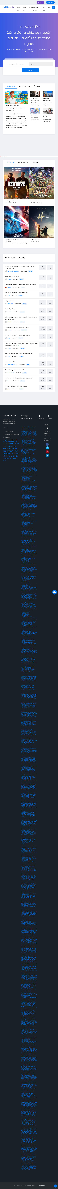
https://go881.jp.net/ (24, 526)
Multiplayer (24, 91)
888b (22, 872)
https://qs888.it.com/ (25, 910)
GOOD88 (32, 994)
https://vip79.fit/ (31, 454)
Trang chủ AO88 (30, 1003)
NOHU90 (35, 652)
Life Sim (8, 108)
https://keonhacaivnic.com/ (26, 676)
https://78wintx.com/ (25, 575)
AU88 (34, 759)
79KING (30, 511)
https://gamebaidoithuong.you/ (26, 541)
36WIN (34, 805)
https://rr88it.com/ (24, 508)
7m (32, 521)
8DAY (27, 1022)
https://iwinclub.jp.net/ (25, 581)
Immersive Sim (34, 122)
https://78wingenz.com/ (25, 630)
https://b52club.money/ (25, 516)
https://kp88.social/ (24, 680)
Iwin (30, 499)
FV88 (30, 740)
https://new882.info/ (25, 833)
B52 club (35, 470)
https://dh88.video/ (30, 672)
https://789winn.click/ (25, 920)
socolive (33, 435)
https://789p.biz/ (32, 856)
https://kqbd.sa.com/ (25, 1040)
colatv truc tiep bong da (28, 443)
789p (35, 876)
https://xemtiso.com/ (31, 885)
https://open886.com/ (33, 486)
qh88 (31, 674)
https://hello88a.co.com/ (25, 704)
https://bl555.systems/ (25, 625)
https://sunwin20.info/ (32, 865)
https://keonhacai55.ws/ (25, 829)
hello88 (32, 871)
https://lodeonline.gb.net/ (25, 527)
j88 (32, 733)
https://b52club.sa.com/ (25, 477)
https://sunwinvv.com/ (27, 721)
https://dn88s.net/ (32, 777)
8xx (34, 458)
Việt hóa (25, 93)
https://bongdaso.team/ (25, 589)
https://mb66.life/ (24, 442)
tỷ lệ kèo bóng (34, 1021)
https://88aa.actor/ (24, 515)
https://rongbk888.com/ (32, 459)
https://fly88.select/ (24, 552)
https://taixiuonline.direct (25, 795)
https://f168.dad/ (32, 640)
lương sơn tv (30, 708)
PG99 (25, 484)
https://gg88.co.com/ (25, 496)
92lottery (25, 1017)
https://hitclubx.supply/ (25, 649)
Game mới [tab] (12, 86)
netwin (22, 1005)
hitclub (24, 435)
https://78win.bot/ (24, 521)
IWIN (32, 433)
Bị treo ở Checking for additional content (17, 335)
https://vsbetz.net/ (27, 851)
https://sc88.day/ (30, 609)
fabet (34, 595)
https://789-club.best (25, 759)
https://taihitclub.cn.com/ (25, 545)
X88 (21, 878)
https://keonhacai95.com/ (25, 504)
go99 (31, 643)
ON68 (30, 730)
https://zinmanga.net (29, 426)
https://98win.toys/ (24, 857)
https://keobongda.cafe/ (25, 517)
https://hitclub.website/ (32, 461)
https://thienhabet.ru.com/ (26, 522)
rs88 (22, 824)
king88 (25, 896)
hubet (30, 696)
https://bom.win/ (24, 529)
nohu (14, 440)
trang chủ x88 (23, 761)
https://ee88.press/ (24, 1014)
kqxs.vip (22, 723)
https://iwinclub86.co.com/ (25, 587)
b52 (32, 445)
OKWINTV (28, 838)
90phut (22, 627)
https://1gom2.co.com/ (25, 613)
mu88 (27, 645)
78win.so (34, 554)
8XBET (34, 689)
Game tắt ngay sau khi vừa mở (14, 370)
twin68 (33, 715)
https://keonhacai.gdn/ (25, 479)
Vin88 (29, 741)
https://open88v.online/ (25, 671)
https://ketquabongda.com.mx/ (26, 661)
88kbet (35, 922)
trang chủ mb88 (26, 760)
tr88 (28, 769)
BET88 (34, 790)
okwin (25, 923)
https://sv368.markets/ (25, 874)
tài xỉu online (26, 506)
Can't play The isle (10, 309)
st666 (30, 839)
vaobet (22, 490)
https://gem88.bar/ (24, 454)
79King (22, 535)
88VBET (25, 970)
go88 (12, 450)
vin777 (35, 1020)
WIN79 (28, 1026)
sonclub (28, 995)
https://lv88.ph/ (27, 938)
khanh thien (10, 303)
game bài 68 (30, 1017)
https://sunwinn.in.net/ (25, 692)
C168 (33, 534)
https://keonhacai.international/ (26, 621)
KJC (33, 458)
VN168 (31, 692)
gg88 (30, 859)
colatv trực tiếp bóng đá (32, 442)
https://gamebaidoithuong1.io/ (26, 753)
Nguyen (9, 348)
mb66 (22, 568)
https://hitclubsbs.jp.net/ (25, 494)
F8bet (33, 577)
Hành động (33, 100)
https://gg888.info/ (30, 953)
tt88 (32, 644)
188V (35, 959)
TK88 (25, 771)
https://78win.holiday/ (25, 931)
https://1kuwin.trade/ (32, 799)
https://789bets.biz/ (24, 631)
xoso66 (26, 434)
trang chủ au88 (33, 760)
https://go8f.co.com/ (27, 976)
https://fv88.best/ (24, 975)
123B (24, 703)
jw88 (29, 1011)
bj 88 (33, 721)
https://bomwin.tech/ (25, 463)
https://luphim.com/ (24, 511)
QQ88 (22, 957)
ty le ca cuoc (31, 468)
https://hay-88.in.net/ (27, 707)
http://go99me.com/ (30, 824)
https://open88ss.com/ (25, 1031)
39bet (28, 796)
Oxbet (28, 1024)
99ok (33, 685)
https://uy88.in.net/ (32, 724)
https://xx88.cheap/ (32, 1032)
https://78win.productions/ (26, 906)
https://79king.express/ (25, 452)
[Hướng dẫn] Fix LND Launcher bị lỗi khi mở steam (20, 284)
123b (33, 645)
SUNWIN (34, 651)
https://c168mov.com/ (25, 640)
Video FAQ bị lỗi (10, 362)
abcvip (30, 952)
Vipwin (33, 740)
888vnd (22, 971)
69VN (24, 960)
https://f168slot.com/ (24, 486)
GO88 (4, 460)
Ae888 (33, 744)
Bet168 (32, 498)
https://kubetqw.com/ (33, 792)
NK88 (22, 644)
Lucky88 (33, 903)
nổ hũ (32, 482)
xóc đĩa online (23, 698)
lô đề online (31, 663)
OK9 (35, 538)
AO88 (24, 603)
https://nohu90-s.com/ (25, 898)
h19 (34, 489)
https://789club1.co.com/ (25, 586)
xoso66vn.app (23, 850)
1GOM (27, 470)
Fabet (28, 1023)
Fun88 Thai (26, 810)
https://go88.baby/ (24, 604)
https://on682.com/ (24, 799)
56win (27, 1047)
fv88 (28, 970)
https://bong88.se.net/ (25, 593)
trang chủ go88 (32, 770)
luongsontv (34, 449)
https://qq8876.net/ (30, 654)
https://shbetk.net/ (32, 626)
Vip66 (26, 620)
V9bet (22, 500)
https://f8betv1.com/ (30, 980)
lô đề (34, 594)
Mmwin (34, 758)
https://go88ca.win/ (24, 1001)
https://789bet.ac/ (32, 935)
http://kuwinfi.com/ (26, 881)
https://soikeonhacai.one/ (25, 688)
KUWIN (31, 812)
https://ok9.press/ (31, 608)
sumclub (31, 652)
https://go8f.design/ (27, 714)
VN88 (10, 440)
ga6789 (25, 570)
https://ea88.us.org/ (24, 844)
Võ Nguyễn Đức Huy (12, 364)
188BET (22, 611)
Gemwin (31, 606)
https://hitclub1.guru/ (27, 767)
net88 (36, 530)
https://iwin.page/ (24, 605)
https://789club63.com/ (32, 750)
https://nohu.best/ (24, 861)
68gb (29, 643)
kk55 (30, 869)
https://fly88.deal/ (24, 600)
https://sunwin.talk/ (27, 482)
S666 (22, 767)
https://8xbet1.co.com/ (31, 814)
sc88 (22, 536)
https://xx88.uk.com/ (30, 772)
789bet (22, 623)
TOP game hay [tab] (25, 86)
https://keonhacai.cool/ (25, 553)
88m (31, 958)
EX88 (34, 844)
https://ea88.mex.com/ (25, 725)
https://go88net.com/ (25, 615)
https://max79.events (25, 1029)
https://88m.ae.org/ (31, 776)
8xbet (35, 712)
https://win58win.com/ (30, 977)
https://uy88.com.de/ (25, 724)
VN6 (29, 933)
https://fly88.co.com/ (25, 639)
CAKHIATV (23, 804)
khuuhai (9, 380)
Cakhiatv (22, 926)
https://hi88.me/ (29, 556)
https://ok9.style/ (24, 875)
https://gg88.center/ (31, 571)
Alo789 (27, 436)
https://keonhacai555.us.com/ (26, 828)
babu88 (33, 888)
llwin (34, 868)
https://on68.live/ (24, 869)
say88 (35, 734)
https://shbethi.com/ (25, 547)
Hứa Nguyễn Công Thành (13, 271)
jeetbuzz (22, 888)
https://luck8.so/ (29, 679)
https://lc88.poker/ (24, 1013)
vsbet (29, 595)
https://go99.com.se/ (32, 861)
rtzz (30, 948)
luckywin (31, 729)
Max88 (31, 516)
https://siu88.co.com (24, 858)
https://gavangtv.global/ (25, 821)
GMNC (29, 531)
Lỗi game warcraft (10, 301)
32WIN (25, 913)
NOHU (16, 457)
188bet (28, 1043)
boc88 (15, 448)
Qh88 (22, 703)
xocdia (8, 445)
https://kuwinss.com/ (25, 922)
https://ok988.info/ (24, 563)
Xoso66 (30, 441)
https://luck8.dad (24, 693)
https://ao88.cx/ (24, 779)
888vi (36, 970)
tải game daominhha (27, 481)
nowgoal (31, 712)
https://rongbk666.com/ (25, 460)
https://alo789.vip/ (33, 1007)
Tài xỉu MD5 (23, 470)
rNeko (8, 295)
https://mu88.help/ (24, 524)
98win (31, 656)
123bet (22, 770)
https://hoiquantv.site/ (25, 560)
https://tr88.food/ (24, 889)
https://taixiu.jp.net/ (32, 584)
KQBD (35, 952)
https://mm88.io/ (24, 459)
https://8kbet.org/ (32, 500)
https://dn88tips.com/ (31, 923)
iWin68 (22, 758)
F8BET (33, 786)
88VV (22, 707)
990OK (32, 1031)
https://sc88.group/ (27, 490)
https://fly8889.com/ (25, 572)
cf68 (28, 798)
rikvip (22, 435)
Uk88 (30, 1024)
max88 (22, 471)
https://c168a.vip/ (31, 1047)
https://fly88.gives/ (24, 562)
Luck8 (24, 679)
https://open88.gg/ (24, 968)
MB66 (33, 441)
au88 (34, 643)
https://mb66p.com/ (24, 439)
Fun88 (26, 429)
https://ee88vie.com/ (25, 431)
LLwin (29, 726)
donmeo (9, 322)
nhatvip (22, 769)
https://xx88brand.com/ (28, 476)
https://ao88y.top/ (30, 1005)
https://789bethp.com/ (25, 638)
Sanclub (34, 533)
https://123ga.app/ (27, 872)
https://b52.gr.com (24, 1019)
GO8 (32, 948)
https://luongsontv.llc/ (25, 687)
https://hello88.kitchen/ (25, 612)
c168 (30, 575)
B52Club (22, 588)
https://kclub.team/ (24, 466)
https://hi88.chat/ (24, 608)
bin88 (34, 480)
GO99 (29, 665)
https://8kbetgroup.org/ (32, 950)
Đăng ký (40, 2)
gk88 (27, 663)
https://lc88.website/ (33, 774)
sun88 (30, 1021)
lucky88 (22, 771)
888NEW (31, 658)
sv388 (31, 429)
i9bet (8, 458)
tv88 (29, 825)
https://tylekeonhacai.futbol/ (26, 445)
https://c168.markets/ (25, 626)
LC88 (22, 663)
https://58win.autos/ (24, 694)
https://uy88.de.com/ (30, 681)
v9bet (33, 436)
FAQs (49, 7)
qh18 (22, 876)
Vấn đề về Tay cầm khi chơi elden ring (16, 292)
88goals (33, 469)
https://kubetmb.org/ (25, 892)
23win (35, 498)
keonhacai (26, 677)
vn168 (22, 697)
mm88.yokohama (32, 892)
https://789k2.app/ (32, 989)
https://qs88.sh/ (34, 942)
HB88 (25, 964)
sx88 (31, 1011)
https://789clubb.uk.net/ (25, 580)
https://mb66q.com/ (24, 441)
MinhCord (9, 330)
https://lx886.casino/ (24, 916)
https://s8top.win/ (24, 956)
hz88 (30, 687)
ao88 (22, 570)
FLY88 (33, 488)
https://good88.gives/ (27, 733)
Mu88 (31, 1026)
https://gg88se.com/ (24, 774)
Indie (32, 117)
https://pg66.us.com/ (30, 484)
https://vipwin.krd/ (24, 1016)
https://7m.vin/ (23, 706)
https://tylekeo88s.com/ (28, 787)
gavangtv (30, 450)
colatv (22, 443)
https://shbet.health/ (25, 685)
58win (22, 577)
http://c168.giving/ (29, 703)
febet (33, 952)
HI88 (29, 986)
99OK (24, 978)
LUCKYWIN (23, 1003)
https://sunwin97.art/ (32, 464)
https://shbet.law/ (32, 547)
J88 (36, 683)
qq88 (25, 715)
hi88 (22, 994)
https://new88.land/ (32, 832)
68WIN (35, 731)
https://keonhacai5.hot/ (25, 752)
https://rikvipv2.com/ (25, 751)
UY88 (31, 717)
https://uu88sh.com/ (27, 902)
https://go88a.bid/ (33, 748)
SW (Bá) (9, 287)
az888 (33, 766)
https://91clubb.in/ (24, 702)
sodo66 (28, 745)
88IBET (31, 662)
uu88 (31, 517)
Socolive (25, 871)
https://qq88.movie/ (32, 1050)
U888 (30, 639)
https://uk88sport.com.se (25, 868)
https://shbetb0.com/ (27, 548)
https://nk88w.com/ (29, 880)
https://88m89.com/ (24, 997)
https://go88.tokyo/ (24, 475)
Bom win (33, 697)
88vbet (31, 912)
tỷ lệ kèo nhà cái (24, 618)
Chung (23, 287)
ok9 (31, 457)
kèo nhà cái (9, 448)
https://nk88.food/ (33, 911)
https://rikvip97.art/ (24, 464)
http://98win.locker (24, 1015)
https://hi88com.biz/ (29, 734)
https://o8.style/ (24, 571)
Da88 (25, 1024)
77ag (36, 820)
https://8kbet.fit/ (24, 951)
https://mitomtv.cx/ (29, 822)
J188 (35, 721)
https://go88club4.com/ (25, 533)
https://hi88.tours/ (29, 805)
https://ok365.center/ (25, 453)
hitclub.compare (32, 769)
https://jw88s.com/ (26, 877)
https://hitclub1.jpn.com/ (25, 749)
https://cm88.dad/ (24, 473)
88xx (36, 643)
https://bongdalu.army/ (25, 590)
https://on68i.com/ (24, 790)
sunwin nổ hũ (23, 763)
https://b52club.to (24, 643)
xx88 (35, 445)
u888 (22, 634)
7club (22, 1021)
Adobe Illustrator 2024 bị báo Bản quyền (17, 327)
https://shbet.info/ (29, 597)
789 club (32, 739)
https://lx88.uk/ (29, 965)
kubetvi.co (23, 708)
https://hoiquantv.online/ (25, 561)
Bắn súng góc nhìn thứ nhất (47, 103)
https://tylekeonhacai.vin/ (29, 588)
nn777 (22, 489)
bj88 (22, 554)
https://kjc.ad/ (32, 883)
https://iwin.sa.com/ (31, 473)
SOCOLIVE (13, 458)
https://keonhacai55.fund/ (26, 659)
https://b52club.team (25, 578)
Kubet (28, 720)
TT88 (22, 862)
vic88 (25, 838)
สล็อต (31, 509)
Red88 (30, 1023)
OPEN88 (22, 488)
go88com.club (29, 756)
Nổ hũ (32, 527)
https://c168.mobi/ (30, 993)
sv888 (35, 880)
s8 (35, 761)
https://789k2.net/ (24, 887)
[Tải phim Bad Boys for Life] (16, 183)
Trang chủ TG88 (29, 998)
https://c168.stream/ (24, 905)
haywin (22, 765)
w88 (24, 681)
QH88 (30, 921)
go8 (29, 645)
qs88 (28, 666)
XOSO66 (29, 803)
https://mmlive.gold (24, 648)
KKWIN (22, 913)
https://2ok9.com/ (32, 535)
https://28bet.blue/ (33, 520)
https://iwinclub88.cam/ (25, 879)
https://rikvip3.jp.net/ (33, 751)
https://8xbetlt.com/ (33, 617)
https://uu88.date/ (24, 832)
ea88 (25, 1011)
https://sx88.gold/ (24, 674)
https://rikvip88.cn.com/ (25, 890)
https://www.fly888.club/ (25, 523)
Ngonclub (29, 529)
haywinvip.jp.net (24, 757)
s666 (33, 784)
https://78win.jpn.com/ (25, 928)
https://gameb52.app (25, 705)
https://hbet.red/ (24, 726)
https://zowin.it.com (33, 720)
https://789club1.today (25, 711)
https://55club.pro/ (27, 716)
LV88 (30, 896)
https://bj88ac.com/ (24, 747)
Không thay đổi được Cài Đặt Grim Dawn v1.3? (19, 378)
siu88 (28, 570)
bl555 (26, 669)
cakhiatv (33, 450)
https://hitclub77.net (13, 453)
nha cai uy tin (26, 468)
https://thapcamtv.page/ (25, 1037)
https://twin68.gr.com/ (28, 817)
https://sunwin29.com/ (25, 766)
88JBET (34, 932)
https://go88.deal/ (24, 493)
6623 (29, 1028)
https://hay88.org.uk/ (25, 807)
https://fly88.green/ (24, 557)
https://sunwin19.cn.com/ (25, 478)
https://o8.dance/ (24, 930)
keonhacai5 (28, 1039)
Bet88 (36, 488)
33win (35, 529)
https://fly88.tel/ (24, 513)
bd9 (35, 888)
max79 (4, 450)
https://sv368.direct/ (24, 430)
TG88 (29, 702)
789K (27, 947)
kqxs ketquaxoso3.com (32, 432)
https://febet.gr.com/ (8, 446)
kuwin (25, 658)
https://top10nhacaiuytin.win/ (26, 458)
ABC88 (22, 803)
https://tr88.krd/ (31, 1016)
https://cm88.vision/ (24, 518)
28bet (25, 735)
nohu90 (35, 587)
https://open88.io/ (31, 944)
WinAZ (31, 913)
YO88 (25, 1026)
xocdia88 (34, 692)
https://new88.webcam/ (30, 565)
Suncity (32, 987)
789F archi (29, 979)
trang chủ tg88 (29, 761)
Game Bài (28, 706)
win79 (35, 499)
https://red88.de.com (25, 867)
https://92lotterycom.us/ (25, 629)
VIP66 (22, 440)
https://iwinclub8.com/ (25, 830)
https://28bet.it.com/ (25, 935)
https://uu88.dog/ (24, 901)
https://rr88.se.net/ (24, 467)
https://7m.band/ (33, 589)
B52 (4, 455)
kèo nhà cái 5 (29, 789)
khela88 (29, 888)
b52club (22, 507)
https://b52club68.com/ (25, 616)
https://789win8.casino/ (25, 656)
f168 (32, 529)
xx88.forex (32, 887)
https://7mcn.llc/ (33, 553)
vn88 (34, 706)
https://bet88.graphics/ (25, 534)
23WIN (22, 716)
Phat (8, 338)
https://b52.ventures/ (25, 768)
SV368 (34, 817)
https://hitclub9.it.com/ (30, 713)
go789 (34, 1017)
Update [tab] (37, 86)
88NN (30, 858)
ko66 (29, 806)
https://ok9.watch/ (30, 599)
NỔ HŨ (32, 575)
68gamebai (32, 978)
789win (28, 472)
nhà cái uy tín (34, 431)
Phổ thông (11, 110)
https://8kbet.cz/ (24, 950)
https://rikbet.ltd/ (24, 462)
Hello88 (35, 802)
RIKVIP (22, 472)
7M (34, 961)
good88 (25, 903)
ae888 (26, 514)
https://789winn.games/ (31, 955)
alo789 (33, 788)
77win (30, 598)
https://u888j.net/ (27, 635)
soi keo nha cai (10, 441)
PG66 (28, 729)
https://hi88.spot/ (28, 966)
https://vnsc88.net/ (24, 636)
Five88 (33, 1023)
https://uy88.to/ (29, 850)
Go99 (30, 701)
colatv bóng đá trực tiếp (25, 444)
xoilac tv (22, 429)
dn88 (22, 714)
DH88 (31, 964)
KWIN (31, 886)
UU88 (36, 662)
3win (22, 976)
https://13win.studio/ (24, 856)
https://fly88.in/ (24, 811)
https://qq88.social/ (24, 987)
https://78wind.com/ (30, 551)
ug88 (36, 766)
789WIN (34, 823)
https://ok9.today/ (31, 983)
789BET (22, 542)
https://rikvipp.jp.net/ (25, 584)
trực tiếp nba (23, 451)
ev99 (29, 674)
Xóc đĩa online (23, 469)
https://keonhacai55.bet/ (32, 434)
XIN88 (32, 877)
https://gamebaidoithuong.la (26, 650)
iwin (36, 469)
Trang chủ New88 (26, 1008)
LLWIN (25, 535)
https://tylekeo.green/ (28, 540)
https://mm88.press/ (32, 475)
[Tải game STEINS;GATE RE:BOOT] (48, 110)
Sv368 (34, 487)
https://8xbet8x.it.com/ (25, 815)
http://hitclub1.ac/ (33, 829)
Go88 (32, 470)
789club (5, 453)
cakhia (34, 622)
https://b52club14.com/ (25, 812)
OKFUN (31, 932)
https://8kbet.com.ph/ (27, 816)
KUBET (32, 997)
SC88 (35, 598)
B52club (30, 566)
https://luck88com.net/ (25, 967)
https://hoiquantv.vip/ (27, 559)
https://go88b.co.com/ (25, 585)
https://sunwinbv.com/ (25, 1049)
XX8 (21, 785)
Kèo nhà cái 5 (29, 469)
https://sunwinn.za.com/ (25, 525)
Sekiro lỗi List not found (12, 276)
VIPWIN (30, 857)
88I (28, 618)
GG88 (22, 481)
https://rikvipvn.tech (32, 1029)
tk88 (29, 552)
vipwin (25, 769)
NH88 (22, 983)
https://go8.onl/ (24, 778)
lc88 (22, 849)
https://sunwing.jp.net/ (25, 712)
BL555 (34, 679)
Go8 (26, 978)
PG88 (29, 498)
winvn (31, 744)
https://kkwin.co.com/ (33, 735)
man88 (22, 993)
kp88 (32, 976)
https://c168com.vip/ (24, 917)
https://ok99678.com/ (25, 598)
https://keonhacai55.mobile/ (29, 607)
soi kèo (27, 451)
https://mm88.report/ (25, 730)
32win (22, 866)
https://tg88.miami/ (24, 933)
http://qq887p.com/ (27, 957)
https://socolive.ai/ (24, 826)
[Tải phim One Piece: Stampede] (41, 183)
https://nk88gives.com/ (25, 1007)
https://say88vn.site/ (28, 765)
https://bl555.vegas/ (27, 1038)
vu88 (30, 781)
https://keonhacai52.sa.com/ (26, 1041)
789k (28, 670)
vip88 (27, 1021)
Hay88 (28, 658)
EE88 (30, 557)
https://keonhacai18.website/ (26, 558)
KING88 (34, 815)
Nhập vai (33, 105)
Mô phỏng (19, 108)
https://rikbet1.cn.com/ (25, 617)
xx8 (33, 907)
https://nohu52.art (24, 739)
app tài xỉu (23, 595)
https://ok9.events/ (33, 569)
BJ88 (22, 908)
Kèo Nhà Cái (26, 731)
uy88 (22, 622)
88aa (32, 957)
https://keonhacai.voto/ (25, 495)
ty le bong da (34, 650)
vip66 (36, 784)
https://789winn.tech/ (25, 924)
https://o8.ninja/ (34, 552)
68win (33, 687)
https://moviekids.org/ (25, 651)
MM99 (34, 850)
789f (22, 736)
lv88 (35, 848)
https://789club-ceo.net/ (25, 606)
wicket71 (26, 888)
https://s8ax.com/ (24, 992)
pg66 (28, 871)
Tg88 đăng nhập (33, 702)
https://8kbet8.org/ (24, 549)
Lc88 (34, 661)
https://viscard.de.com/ (25, 843)
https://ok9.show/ (30, 698)
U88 (22, 822)
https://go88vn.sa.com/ (25, 544)
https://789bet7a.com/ (25, 744)
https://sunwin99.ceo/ (30, 491)
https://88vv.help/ (26, 919)
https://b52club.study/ (25, 624)
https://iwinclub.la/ (31, 427)
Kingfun (22, 731)
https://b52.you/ (31, 605)
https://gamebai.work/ (25, 538)
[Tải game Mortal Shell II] (35, 93)
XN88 (28, 897)
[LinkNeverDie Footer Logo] (9, 415)
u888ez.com (26, 732)
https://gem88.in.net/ (25, 831)
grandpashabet (26, 775)
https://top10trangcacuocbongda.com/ (28, 543)
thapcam (28, 763)
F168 (27, 539)
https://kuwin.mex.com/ (32, 937)
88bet (32, 683)
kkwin (22, 883)
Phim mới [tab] (11, 162)
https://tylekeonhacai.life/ (25, 497)
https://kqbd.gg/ (27, 835)
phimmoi (22, 939)
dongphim (5, 440)
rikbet (28, 675)
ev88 (34, 572)
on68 (31, 762)
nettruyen (23, 426)
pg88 (26, 962)
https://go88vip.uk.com (25, 996)
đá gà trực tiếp (31, 783)
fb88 (26, 595)
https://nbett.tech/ (31, 1006)
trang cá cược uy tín (29, 594)
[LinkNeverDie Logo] (8, 7)
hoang (9, 279)
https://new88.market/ (25, 520)
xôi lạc (30, 436)
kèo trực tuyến (32, 669)
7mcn (35, 468)
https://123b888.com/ (25, 668)
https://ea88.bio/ (27, 623)
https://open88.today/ (25, 487)
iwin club (33, 558)
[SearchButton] (53, 7)
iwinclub (30, 480)
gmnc (22, 633)
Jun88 (22, 485)
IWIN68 (34, 621)
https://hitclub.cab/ (32, 604)
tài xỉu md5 (29, 1046)
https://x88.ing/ (26, 662)
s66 (26, 803)
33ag (33, 853)
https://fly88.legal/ (27, 657)
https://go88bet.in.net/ (28, 758)
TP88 (22, 934)
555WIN (22, 969)
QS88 (22, 597)
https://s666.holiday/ (24, 783)
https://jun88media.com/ (25, 893)
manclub (26, 531)
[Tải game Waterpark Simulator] (16, 97)
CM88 (29, 514)
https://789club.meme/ (25, 894)
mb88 (34, 644)
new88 (25, 794)
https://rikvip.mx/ (24, 690)
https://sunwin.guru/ (29, 603)
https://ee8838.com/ (27, 667)
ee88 (32, 696)
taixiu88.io (35, 676)
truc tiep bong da (24, 427)
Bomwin (31, 503)
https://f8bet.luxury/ (24, 1030)
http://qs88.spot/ (27, 915)
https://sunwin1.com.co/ (25, 748)
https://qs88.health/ (27, 841)
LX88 (22, 816)
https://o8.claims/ (31, 930)
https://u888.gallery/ (28, 723)
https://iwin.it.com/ (24, 750)
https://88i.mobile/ (24, 776)
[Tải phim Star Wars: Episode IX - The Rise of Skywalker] (16, 221)
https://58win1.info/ (24, 825)
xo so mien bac (10, 443)
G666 (22, 834)
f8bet (34, 541)
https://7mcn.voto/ (32, 596)
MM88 (35, 448)
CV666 (33, 1004)
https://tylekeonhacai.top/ (26, 579)
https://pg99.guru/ (31, 1013)
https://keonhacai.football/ (26, 433)
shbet (33, 653)
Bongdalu (32, 593)
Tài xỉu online (25, 878)
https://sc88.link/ (24, 729)
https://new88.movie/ (25, 532)
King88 (32, 943)
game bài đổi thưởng (33, 506)
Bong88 (29, 513)
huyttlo (9, 311)
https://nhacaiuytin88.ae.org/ (26, 797)
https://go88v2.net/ (24, 802)
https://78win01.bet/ (27, 627)
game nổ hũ (33, 634)
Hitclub (22, 484)
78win (30, 431)
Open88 (25, 717)
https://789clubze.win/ (25, 509)
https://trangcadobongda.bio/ (26, 550)
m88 (30, 801)
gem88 (30, 496)
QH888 (24, 824)
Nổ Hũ (30, 860)
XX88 (30, 448)
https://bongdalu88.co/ (25, 530)
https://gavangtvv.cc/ (28, 813)
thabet (9, 450)
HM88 (22, 717)
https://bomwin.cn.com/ (25, 614)
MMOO (35, 716)
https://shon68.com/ (27, 1042)
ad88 (36, 907)
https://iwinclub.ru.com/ (31, 471)
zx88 (30, 970)
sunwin (30, 430)
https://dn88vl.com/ (24, 989)
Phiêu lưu (36, 102)
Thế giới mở (14, 108)
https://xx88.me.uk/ (32, 453)
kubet (28, 429)
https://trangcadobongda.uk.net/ (27, 642)
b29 (33, 576)
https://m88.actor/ (24, 738)
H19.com (25, 848)
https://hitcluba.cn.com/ (25, 689)
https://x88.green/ (27, 653)
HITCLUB (25, 654)
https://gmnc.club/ (27, 678)
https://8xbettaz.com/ (25, 701)
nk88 (24, 722)
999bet (28, 837)
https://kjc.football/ (24, 512)
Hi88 (27, 1050)
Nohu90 (32, 531)
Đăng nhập (50, 2)
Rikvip (12, 457)
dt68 (35, 490)
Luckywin (22, 666)
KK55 (33, 627)
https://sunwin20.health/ (25, 899)
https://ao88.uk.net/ (30, 771)
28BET (24, 885)
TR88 (33, 884)
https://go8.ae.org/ (24, 860)
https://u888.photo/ (27, 634)
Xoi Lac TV (32, 975)
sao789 (27, 568)
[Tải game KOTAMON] (35, 110)
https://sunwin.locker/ (25, 448)
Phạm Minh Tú (10, 372)
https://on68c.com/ (30, 794)
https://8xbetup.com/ (25, 1034)
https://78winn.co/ (24, 1002)
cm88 (36, 531)
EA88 (32, 731)
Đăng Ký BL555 (34, 968)
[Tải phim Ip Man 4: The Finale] (41, 221)
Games (31, 7)
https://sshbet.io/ (34, 545)
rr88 (33, 570)
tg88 (32, 636)
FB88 (32, 633)
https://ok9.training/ (30, 904)
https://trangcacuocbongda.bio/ (27, 602)
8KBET (26, 708)
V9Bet (24, 1021)
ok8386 (22, 787)
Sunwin (32, 513)
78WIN (35, 839)
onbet (22, 786)
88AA (22, 847)
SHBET (30, 466)
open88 (27, 485)
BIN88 (22, 566)
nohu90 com (23, 965)
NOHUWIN (23, 1022)
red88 (22, 838)
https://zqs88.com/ (30, 929)
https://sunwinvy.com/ (25, 974)
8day (33, 568)
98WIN (22, 841)
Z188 (22, 603)
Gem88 (22, 1024)
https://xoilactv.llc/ (31, 808)
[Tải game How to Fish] (48, 93)
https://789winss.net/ (32, 1002)
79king (29, 539)
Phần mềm (24, 330)
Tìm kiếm (30, 70)
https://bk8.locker (26, 985)
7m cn (32, 1019)
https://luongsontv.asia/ (25, 1035)
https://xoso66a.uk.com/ (25, 911)
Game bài (34, 550)
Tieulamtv (32, 779)
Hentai (37, 119)
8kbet (11, 451)
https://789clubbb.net (28, 1025)
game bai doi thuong (27, 984)
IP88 (24, 1047)
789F (28, 834)
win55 (32, 801)
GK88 (25, 904)
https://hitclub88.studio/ (25, 742)
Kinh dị (37, 105)
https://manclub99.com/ (25, 503)
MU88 (25, 551)
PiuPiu (8, 356)
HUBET (27, 849)
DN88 (31, 693)
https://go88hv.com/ (31, 690)
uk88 (31, 595)
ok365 (35, 833)
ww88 (33, 668)
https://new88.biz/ (24, 498)
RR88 (22, 450)
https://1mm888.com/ (27, 1033)
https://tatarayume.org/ (25, 895)
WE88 (22, 713)
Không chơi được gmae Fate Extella (16, 386)
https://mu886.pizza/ (25, 793)
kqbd (4, 458)
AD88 (24, 785)
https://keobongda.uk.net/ (26, 942)
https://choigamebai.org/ (25, 457)
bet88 (22, 461)
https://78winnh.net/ (27, 440)
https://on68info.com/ (30, 820)
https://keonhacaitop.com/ (26, 502)
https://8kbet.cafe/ (24, 819)
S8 (30, 666)
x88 (29, 572)
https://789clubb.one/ (25, 480)
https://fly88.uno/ (30, 489)
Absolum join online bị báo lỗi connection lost (18, 353)
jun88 (29, 563)
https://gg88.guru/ (24, 632)
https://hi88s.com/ (28, 488)
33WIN (22, 653)
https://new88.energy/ (25, 842)
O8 (23, 658)
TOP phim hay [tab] (24, 162)
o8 (23, 554)
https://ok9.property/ (28, 554)
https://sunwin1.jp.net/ (25, 754)
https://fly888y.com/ (31, 757)
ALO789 (25, 542)
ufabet (34, 426)
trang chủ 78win (24, 1048)
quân (8, 388)
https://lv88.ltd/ (24, 672)
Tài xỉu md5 (30, 941)
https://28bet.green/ (29, 870)
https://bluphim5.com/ (28, 449)
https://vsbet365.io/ (24, 852)
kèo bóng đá (34, 966)
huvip (22, 880)
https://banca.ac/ (26, 536)
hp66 (30, 647)
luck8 (25, 647)
